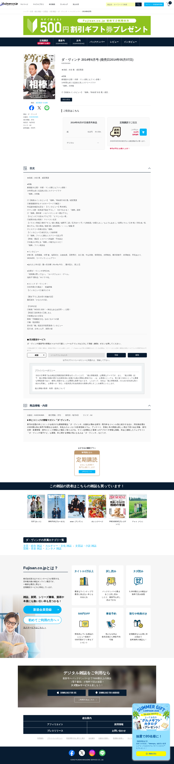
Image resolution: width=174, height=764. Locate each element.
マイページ (24, 4)
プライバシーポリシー (55, 738)
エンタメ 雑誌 (53, 548)
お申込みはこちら (87, 471)
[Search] (138, 4)
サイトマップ (132, 738)
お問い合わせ (119, 730)
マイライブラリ (38, 4)
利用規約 (40, 738)
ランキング (64, 4)
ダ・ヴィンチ (62, 11)
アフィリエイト (55, 724)
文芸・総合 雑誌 (35, 11)
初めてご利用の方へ (42, 620)
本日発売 (52, 4)
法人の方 (76, 4)
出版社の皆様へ (103, 738)
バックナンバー (74, 11)
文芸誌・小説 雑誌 (49, 11)
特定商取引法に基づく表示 (75, 738)
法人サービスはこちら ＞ (34, 627)
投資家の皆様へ (118, 738)
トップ (25, 11)
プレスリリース (55, 730)
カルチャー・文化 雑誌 (58, 545)
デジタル (70, 143)
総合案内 (87, 718)
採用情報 (118, 724)
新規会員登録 (42, 609)
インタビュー (130, 42)
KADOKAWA (33, 117)
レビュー (114, 42)
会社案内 (92, 738)
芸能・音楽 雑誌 (32, 548)
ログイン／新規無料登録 (154, 4)
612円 (90, 132)
